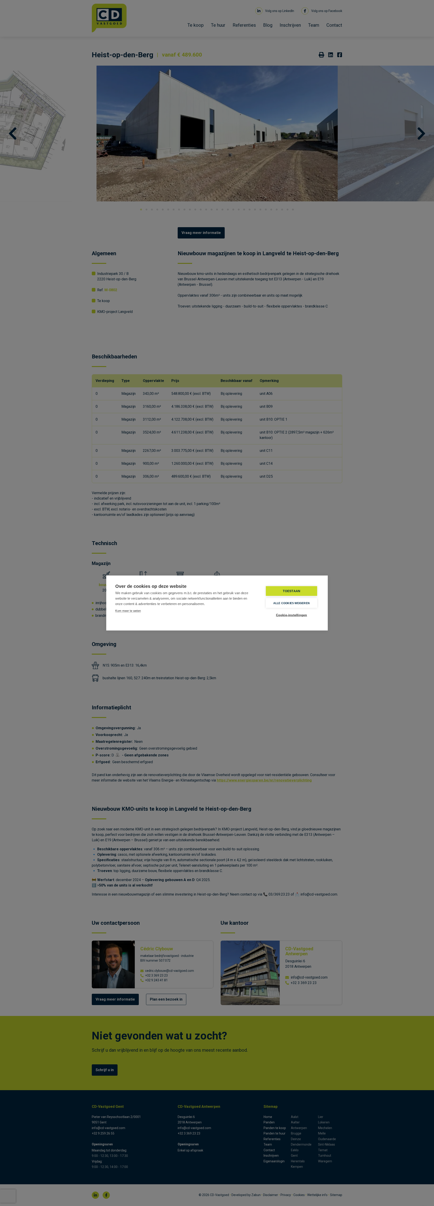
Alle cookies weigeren (291, 603)
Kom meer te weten (128, 611)
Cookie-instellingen (291, 615)
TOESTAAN (291, 591)
